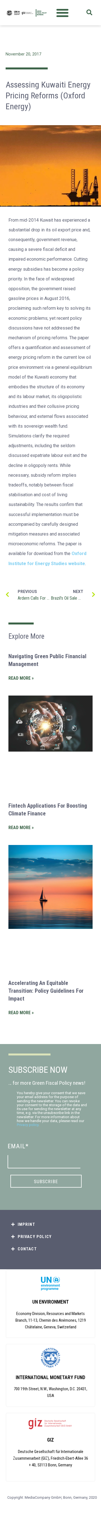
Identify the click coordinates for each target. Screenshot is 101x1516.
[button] (62, 13)
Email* (18, 1146)
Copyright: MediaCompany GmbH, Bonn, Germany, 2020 (52, 1497)
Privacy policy (27, 1125)
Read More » (21, 678)
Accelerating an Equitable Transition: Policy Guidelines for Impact (46, 991)
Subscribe (46, 1181)
